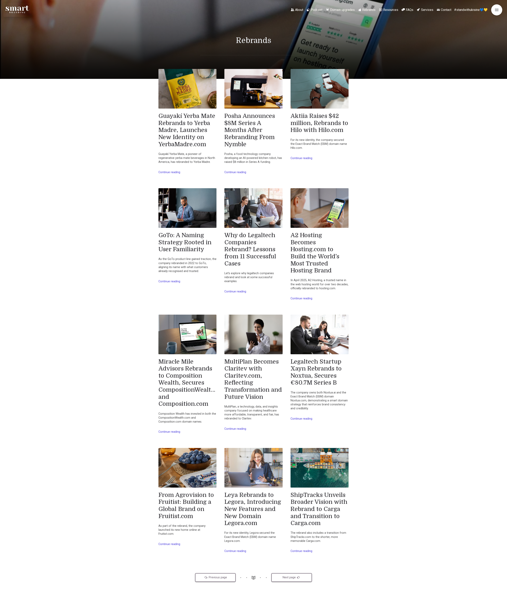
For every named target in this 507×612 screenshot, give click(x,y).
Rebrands (368, 10)
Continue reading (169, 172)
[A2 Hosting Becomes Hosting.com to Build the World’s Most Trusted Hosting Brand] (320, 208)
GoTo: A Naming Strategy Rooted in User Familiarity (185, 242)
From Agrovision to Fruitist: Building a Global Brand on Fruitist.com (186, 505)
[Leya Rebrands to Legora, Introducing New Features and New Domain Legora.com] (253, 468)
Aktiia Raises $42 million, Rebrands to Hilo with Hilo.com (319, 123)
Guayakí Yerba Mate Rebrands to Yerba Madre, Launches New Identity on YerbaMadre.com (186, 130)
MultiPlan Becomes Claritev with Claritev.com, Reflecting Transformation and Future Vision (253, 379)
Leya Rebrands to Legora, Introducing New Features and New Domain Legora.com (252, 509)
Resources (390, 10)
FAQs (409, 10)
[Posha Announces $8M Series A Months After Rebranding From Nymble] (253, 89)
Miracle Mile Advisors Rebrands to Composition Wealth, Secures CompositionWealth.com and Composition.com (187, 382)
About (299, 10)
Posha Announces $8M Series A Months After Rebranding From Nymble (249, 130)
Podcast (316, 10)
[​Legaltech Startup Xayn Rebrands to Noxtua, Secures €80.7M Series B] (320, 334)
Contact (446, 10)
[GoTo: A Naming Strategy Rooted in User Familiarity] (187, 208)
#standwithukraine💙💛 (471, 10)
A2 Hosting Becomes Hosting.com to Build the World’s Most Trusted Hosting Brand (315, 253)
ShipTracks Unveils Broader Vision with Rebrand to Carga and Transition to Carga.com (319, 509)
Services (427, 10)
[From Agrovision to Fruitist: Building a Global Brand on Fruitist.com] (187, 468)
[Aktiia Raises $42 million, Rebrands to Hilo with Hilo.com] (320, 89)
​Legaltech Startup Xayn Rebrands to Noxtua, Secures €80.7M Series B (316, 372)
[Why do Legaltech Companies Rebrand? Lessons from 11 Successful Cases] (253, 208)
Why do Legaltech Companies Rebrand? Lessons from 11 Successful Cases (250, 249)
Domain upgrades (342, 10)
